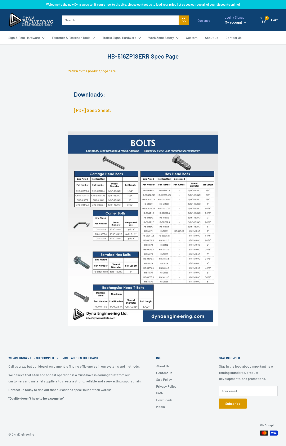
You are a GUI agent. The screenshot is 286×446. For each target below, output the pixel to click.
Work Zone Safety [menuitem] (161, 38)
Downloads (164, 400)
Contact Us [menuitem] (233, 38)
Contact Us (164, 373)
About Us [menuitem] (211, 38)
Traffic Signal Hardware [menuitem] (119, 38)
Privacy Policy (166, 386)
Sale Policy (164, 379)
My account (234, 22)
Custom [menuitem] (191, 38)
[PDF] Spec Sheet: (92, 110)
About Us (163, 366)
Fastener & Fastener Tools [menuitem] (71, 38)
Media (160, 407)
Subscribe (232, 403)
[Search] (184, 20)
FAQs (160, 393)
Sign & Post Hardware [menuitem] (24, 38)
